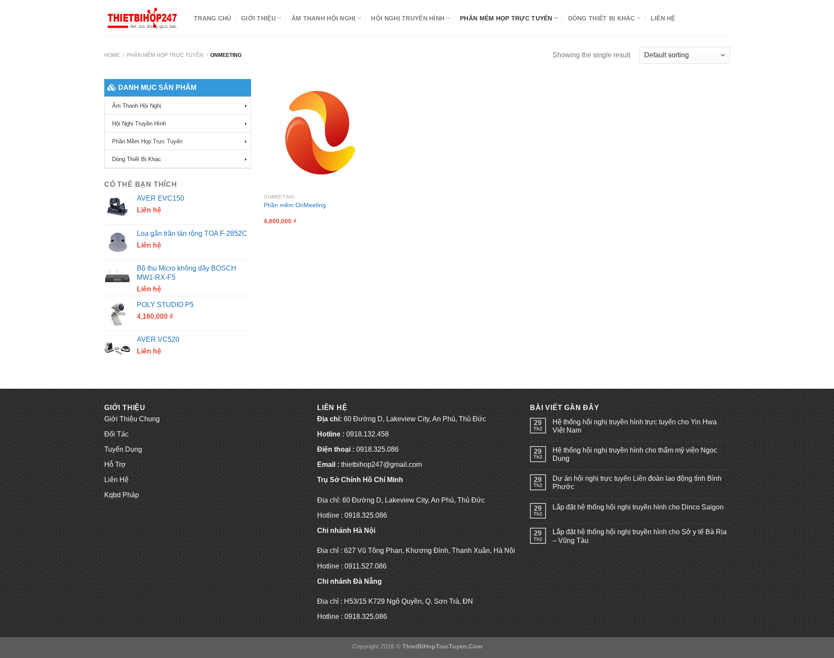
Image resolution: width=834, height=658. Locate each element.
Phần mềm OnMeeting (295, 205)
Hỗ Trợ (115, 464)
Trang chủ (213, 18)
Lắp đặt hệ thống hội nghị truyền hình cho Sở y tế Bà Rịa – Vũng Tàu (640, 536)
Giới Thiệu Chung (132, 419)
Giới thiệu (258, 18)
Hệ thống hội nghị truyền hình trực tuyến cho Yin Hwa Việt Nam (635, 426)
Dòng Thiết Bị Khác (601, 18)
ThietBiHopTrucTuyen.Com (442, 646)
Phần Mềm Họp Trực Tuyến (506, 18)
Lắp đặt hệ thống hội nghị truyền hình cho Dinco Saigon (638, 507)
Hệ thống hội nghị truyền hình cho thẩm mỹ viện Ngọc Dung (635, 454)
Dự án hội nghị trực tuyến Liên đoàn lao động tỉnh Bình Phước (637, 482)
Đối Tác (116, 434)
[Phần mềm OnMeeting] (319, 134)
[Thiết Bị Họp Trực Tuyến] (142, 17)
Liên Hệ (663, 18)
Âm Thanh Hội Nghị (323, 18)
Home (112, 55)
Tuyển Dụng (123, 449)
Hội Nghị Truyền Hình (407, 18)
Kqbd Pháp (121, 495)
